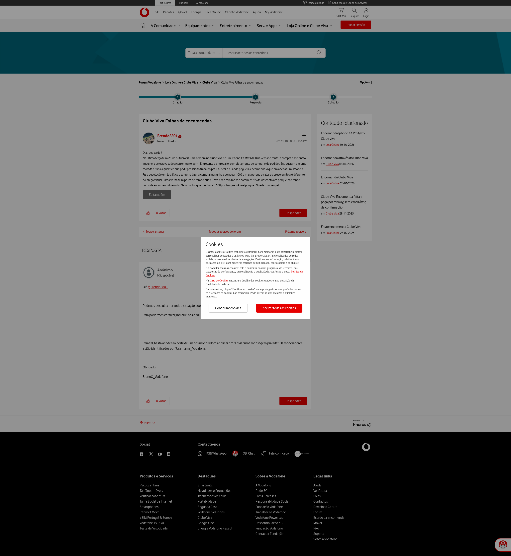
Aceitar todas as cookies (279, 308)
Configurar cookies (228, 308)
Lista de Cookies (219, 280)
